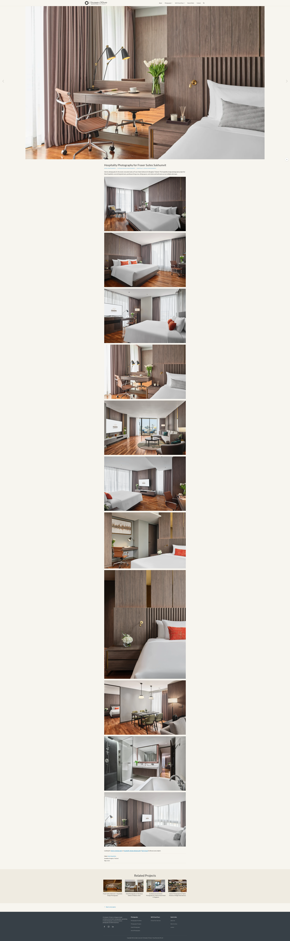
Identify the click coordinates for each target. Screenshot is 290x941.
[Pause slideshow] (286, 159)
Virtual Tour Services (156, 920)
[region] (145, 81)
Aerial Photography (135, 930)
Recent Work (190, 3)
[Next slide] (286, 81)
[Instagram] (108, 926)
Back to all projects (111, 907)
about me (173, 920)
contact (172, 927)
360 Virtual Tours (179, 3)
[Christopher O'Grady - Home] (96, 3)
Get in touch (145, 851)
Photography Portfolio (136, 920)
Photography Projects (136, 924)
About (160, 3)
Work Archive (174, 924)
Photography (168, 3)
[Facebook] (104, 926)
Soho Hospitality (112, 856)
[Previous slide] (3, 81)
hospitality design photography (132, 851)
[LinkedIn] (112, 926)
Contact (199, 3)
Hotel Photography (135, 927)
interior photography (116, 851)
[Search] (203, 3)
